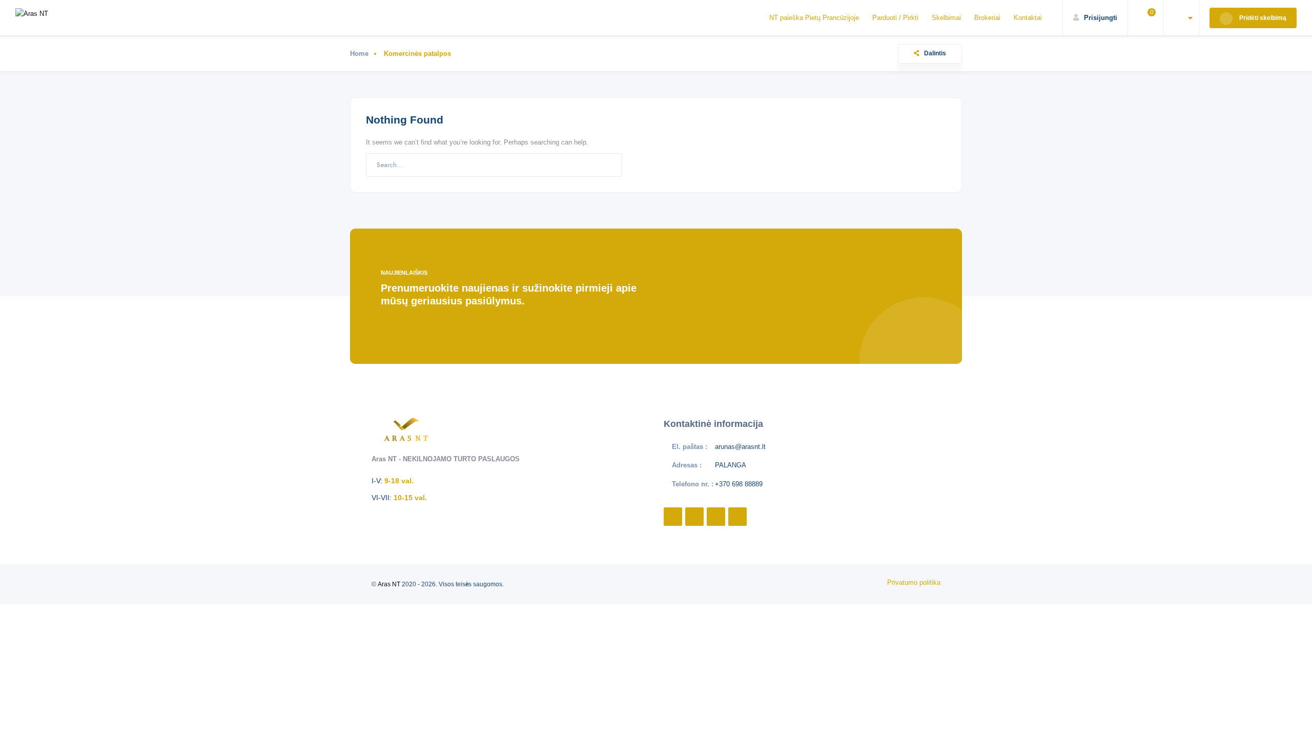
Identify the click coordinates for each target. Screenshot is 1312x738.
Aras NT (389, 584)
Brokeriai (987, 18)
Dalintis (935, 53)
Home (359, 53)
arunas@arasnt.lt (740, 446)
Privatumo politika (913, 582)
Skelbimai (946, 18)
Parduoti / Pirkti (895, 18)
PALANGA (730, 465)
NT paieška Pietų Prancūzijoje (814, 18)
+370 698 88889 (739, 484)
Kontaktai (1028, 18)
